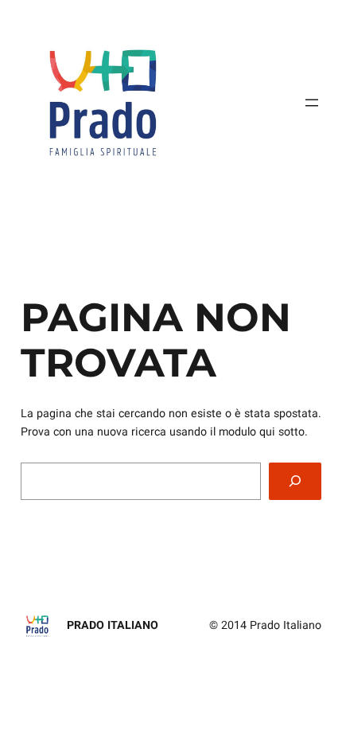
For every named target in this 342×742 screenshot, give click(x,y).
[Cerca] (295, 481)
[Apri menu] (311, 102)
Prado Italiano (112, 625)
